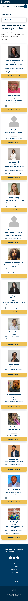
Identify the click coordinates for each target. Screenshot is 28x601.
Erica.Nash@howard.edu (15, 435)
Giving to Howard (14, 566)
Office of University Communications (12, 6)
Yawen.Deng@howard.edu (15, 206)
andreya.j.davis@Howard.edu (15, 173)
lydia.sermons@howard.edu (15, 72)
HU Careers (14, 575)
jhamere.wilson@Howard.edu (15, 498)
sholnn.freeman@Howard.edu (15, 238)
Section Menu (9, 19)
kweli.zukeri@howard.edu (15, 533)
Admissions (14, 569)
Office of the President (14, 572)
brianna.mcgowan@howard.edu (15, 308)
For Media (14, 578)
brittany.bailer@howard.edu (15, 138)
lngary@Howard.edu (15, 272)
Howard (14, 563)
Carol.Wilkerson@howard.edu (15, 106)
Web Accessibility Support (14, 581)
